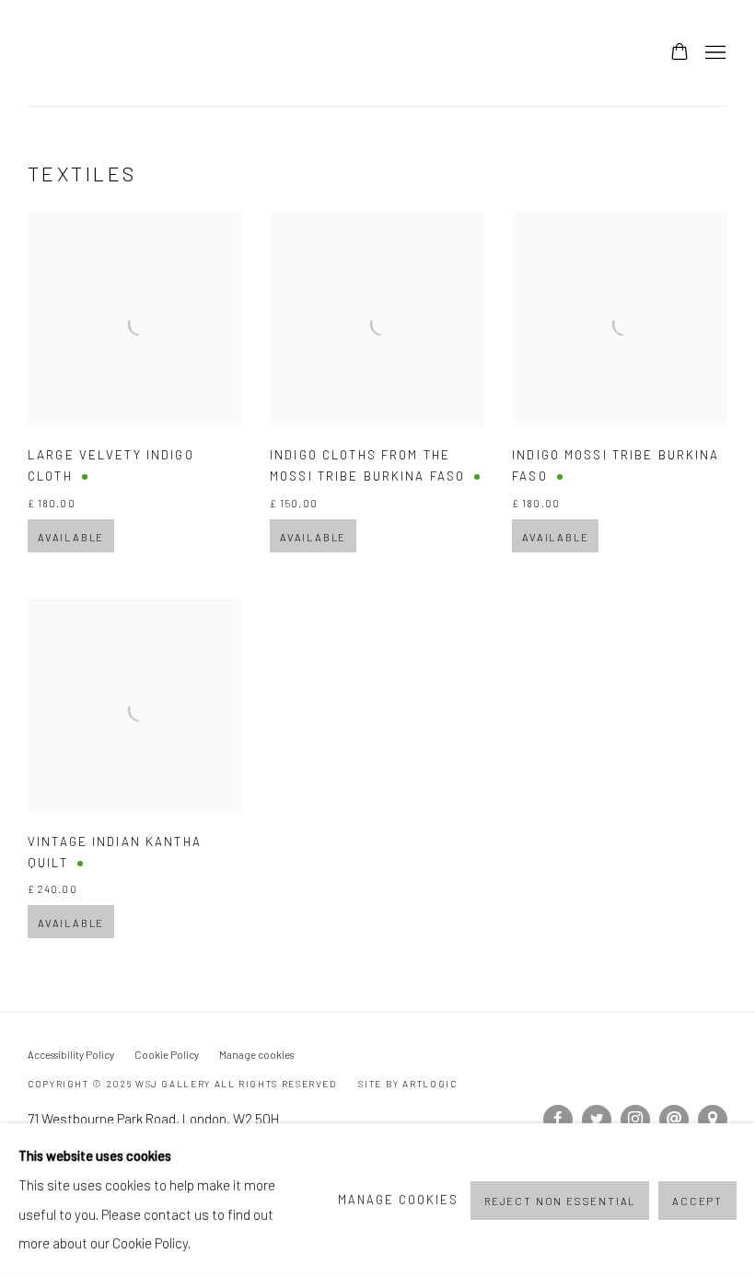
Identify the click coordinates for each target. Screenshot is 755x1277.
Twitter (596, 1119)
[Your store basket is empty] (679, 53)
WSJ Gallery (147, 53)
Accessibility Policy (71, 1055)
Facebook (558, 1119)
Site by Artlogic (407, 1083)
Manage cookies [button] (256, 1055)
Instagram (635, 1119)
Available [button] (71, 537)
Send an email (674, 1119)
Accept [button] (697, 1200)
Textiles (82, 173)
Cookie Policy (166, 1055)
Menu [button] (713, 53)
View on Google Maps (712, 1119)
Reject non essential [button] (559, 1200)
